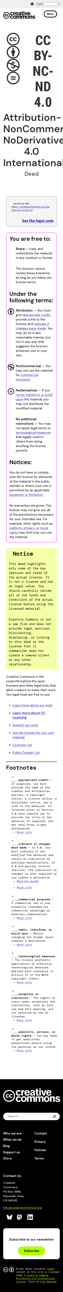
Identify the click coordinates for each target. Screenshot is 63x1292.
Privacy (40, 1142)
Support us (11, 1152)
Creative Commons (19, 15)
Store (7, 1158)
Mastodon (20, 1217)
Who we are (12, 1133)
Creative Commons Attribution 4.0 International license (35, 1278)
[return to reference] (14, 780)
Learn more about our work (32, 705)
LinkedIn (30, 1217)
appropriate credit (36, 315)
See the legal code (38, 220)
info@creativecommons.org (22, 1208)
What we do (12, 1139)
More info (24, 832)
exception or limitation (26, 495)
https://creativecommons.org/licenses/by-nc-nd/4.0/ (30, 208)
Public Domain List (26, 753)
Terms (39, 1158)
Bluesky (10, 1217)
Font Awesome (48, 1281)
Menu (50, 14)
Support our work (25, 725)
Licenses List (22, 745)
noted (50, 1268)
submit (55, 1116)
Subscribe (31, 1251)
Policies (40, 1150)
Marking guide (28, 881)
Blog (6, 1146)
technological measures (33, 433)
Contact (40, 1133)
